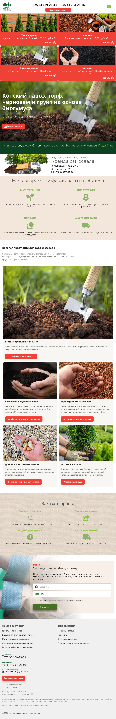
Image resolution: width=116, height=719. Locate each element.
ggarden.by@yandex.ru (17, 671)
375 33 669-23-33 (64, 171)
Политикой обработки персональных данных (65, 600)
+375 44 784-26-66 (72, 5)
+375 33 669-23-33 (44, 5)
